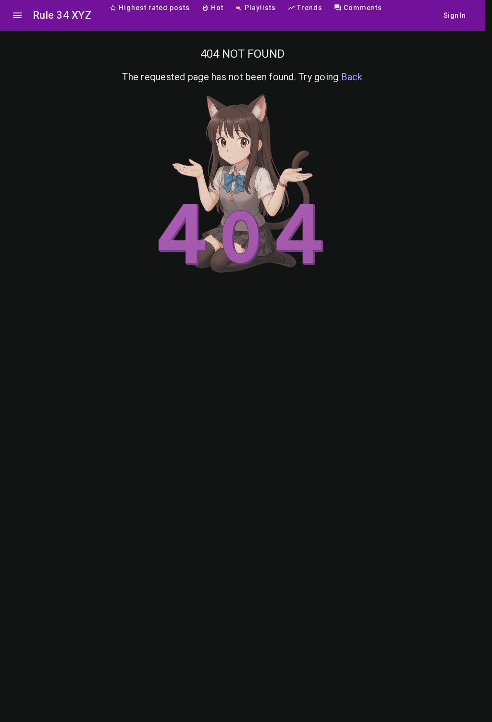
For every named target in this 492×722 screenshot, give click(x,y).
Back (352, 77)
